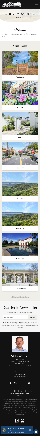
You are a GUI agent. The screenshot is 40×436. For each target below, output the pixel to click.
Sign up (32, 317)
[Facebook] (11, 383)
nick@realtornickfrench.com (20, 361)
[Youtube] (29, 383)
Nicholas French (20, 355)
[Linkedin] (20, 383)
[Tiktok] (25, 383)
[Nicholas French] (20, 344)
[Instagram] (15, 383)
